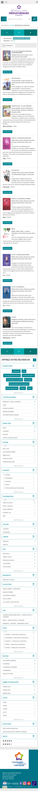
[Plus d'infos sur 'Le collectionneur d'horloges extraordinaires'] (7, 56)
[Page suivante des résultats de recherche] (30, 32)
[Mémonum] (4, 788)
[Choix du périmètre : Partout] (4, 19)
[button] (37, 2)
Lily (4, 275)
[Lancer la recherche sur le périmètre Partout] (34, 19)
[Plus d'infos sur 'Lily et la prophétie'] (7, 292)
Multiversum (6, 338)
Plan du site (6, 784)
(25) (18, 466)
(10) (18, 678)
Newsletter (15, 784)
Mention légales (7, 787)
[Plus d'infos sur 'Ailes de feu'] (7, 176)
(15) (18, 393)
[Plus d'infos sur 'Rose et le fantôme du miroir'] (7, 204)
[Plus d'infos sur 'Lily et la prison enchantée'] (7, 260)
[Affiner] (19, 32)
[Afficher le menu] (2, 2)
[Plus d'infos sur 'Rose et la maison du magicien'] (7, 143)
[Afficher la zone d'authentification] (6, 2)
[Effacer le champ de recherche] (29, 19)
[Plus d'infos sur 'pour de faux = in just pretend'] (7, 111)
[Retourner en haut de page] (34, 359)
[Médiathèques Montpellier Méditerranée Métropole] (19, 10)
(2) (18, 419)
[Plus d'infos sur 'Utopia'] (7, 322)
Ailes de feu (6, 187)
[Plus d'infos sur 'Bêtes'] (7, 233)
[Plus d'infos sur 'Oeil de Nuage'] (7, 84)
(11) (18, 520)
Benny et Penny (7, 126)
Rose (4, 158)
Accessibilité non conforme (23, 787)
